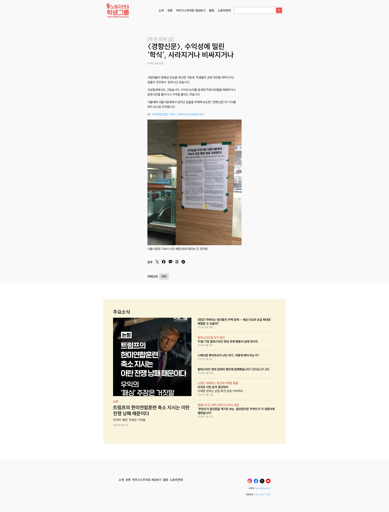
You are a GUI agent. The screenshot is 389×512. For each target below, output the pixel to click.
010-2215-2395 (262, 494)
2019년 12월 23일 (155, 63)
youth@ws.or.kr (263, 488)
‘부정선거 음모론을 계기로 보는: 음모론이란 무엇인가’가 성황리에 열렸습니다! (236, 411)
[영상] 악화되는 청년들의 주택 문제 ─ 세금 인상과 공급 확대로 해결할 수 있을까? (234, 321)
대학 (164, 276)
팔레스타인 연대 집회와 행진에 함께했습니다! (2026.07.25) (234, 369)
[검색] (279, 10)
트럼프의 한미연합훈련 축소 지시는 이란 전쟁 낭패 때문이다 (151, 410)
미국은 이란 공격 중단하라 (213, 387)
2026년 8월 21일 (120, 425)
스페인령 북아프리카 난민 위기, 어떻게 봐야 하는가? (228, 355)
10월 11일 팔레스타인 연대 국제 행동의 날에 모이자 (228, 341)
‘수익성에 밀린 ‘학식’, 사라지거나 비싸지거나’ (177, 114)
